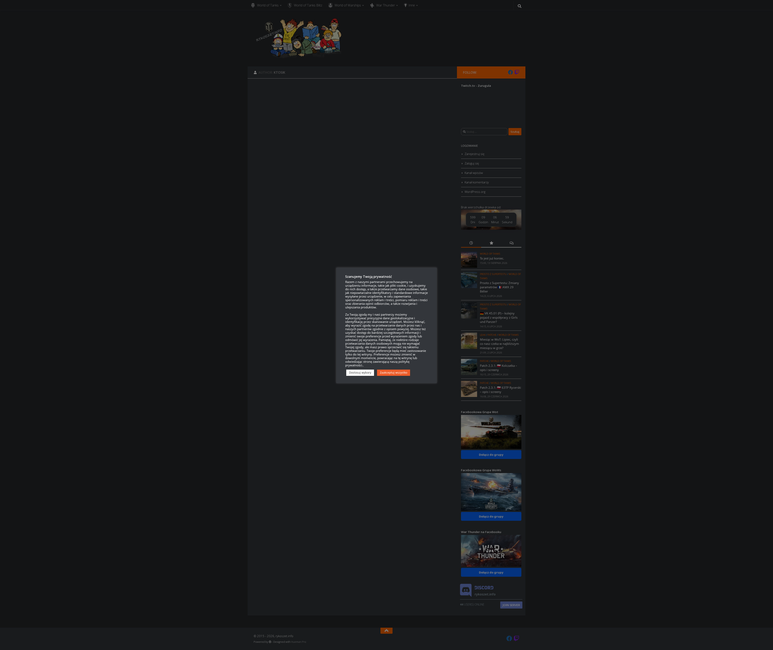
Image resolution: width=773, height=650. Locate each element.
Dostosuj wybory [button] (360, 372)
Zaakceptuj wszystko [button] (393, 372)
